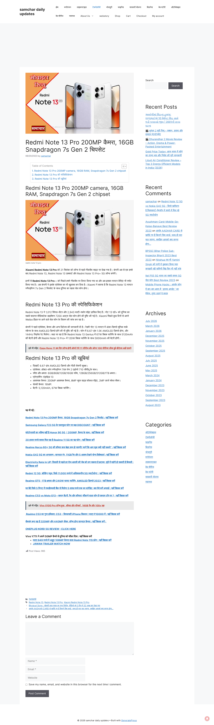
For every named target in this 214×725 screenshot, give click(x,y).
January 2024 (153, 380)
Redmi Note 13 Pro (53, 602)
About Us (85, 16)
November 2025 (154, 340)
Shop (117, 16)
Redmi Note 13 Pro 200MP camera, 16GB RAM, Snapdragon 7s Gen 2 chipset (80, 170)
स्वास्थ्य (72, 16)
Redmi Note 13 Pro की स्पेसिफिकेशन (53, 174)
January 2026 (153, 330)
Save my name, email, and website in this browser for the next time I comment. (75, 684)
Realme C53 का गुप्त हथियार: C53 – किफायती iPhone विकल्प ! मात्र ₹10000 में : (66, 514)
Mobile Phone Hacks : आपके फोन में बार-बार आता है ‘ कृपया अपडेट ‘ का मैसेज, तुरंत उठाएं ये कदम (163, 289)
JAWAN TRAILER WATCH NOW (51, 543)
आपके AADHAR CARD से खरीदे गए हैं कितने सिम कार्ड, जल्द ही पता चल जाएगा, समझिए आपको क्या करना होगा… (71, 608)
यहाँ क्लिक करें (113, 514)
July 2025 (151, 360)
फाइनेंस (121, 7)
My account (158, 16)
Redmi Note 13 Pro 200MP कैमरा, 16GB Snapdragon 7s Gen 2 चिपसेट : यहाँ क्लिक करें (71, 417)
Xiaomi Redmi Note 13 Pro (76, 602)
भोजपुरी (109, 7)
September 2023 (155, 400)
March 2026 (152, 326)
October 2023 (153, 395)
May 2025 (151, 370)
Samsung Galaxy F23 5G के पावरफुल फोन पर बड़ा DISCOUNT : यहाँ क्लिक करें (65, 425)
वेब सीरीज (59, 16)
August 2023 (153, 405)
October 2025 (153, 345)
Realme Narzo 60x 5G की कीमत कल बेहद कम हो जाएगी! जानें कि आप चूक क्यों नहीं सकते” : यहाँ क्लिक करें (75, 447)
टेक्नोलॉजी (96, 7)
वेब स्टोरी (162, 7)
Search (149, 80)
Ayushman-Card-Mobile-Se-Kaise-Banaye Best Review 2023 (162, 226)
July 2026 (151, 321)
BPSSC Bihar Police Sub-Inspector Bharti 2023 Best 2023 (161, 255)
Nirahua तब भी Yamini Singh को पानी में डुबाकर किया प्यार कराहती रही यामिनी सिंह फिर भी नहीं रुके (163, 264)
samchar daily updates (32, 11)
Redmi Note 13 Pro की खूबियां (50, 178)
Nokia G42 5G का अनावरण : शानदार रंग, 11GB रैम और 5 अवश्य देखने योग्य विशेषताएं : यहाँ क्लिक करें (72, 454)
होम (57, 7)
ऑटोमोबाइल (175, 7)
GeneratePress (129, 720)
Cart (128, 16)
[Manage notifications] (207, 718)
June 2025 (151, 365)
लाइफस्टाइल (82, 7)
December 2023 (154, 385)
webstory (104, 16)
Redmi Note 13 (36, 602)
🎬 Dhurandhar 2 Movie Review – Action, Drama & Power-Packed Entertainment (163, 143)
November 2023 (155, 390)
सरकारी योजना (135, 7)
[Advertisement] (107, 45)
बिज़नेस (150, 7)
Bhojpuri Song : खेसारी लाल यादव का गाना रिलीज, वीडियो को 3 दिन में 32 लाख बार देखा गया (64, 605)
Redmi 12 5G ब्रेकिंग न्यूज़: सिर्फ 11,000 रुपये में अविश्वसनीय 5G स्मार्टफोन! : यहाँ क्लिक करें (68, 473)
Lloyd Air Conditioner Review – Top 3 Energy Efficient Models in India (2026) (163, 164)
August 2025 (152, 355)
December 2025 (154, 335)
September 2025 (155, 350)
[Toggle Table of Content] (122, 166)
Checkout (141, 16)
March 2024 (152, 375)
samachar (151, 201)
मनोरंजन (67, 7)
